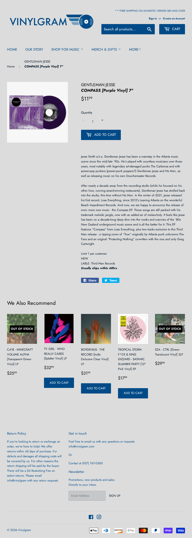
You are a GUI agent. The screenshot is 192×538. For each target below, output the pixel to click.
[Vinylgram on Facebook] (91, 518)
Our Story (34, 49)
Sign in (153, 18)
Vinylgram (24, 530)
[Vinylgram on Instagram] (99, 518)
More (133, 49)
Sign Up (114, 495)
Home (12, 49)
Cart (175, 29)
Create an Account (174, 18)
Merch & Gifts (105, 49)
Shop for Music (66, 49)
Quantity (86, 112)
